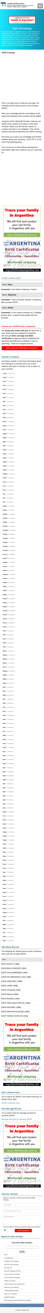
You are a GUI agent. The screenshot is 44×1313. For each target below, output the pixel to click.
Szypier (5, 912)
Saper (4, 429)
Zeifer (4, 928)
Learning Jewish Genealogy (11, 1261)
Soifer (4, 735)
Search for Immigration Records (12, 1271)
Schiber (5, 570)
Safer (4, 393)
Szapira (5, 832)
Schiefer (5, 582)
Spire (4, 791)
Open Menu (40, 5)
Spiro (4, 796)
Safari (4, 389)
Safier (4, 397)
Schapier (5, 526)
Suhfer (4, 812)
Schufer (5, 614)
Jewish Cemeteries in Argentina (12, 1277)
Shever (4, 667)
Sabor (4, 381)
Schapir (5, 534)
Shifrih (5, 675)
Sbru (4, 502)
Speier (4, 763)
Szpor (4, 888)
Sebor (4, 639)
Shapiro (5, 659)
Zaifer (4, 916)
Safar (4, 385)
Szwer (4, 896)
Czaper (5, 373)
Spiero (4, 779)
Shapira (5, 655)
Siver (4, 707)
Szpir (4, 872)
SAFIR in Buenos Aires (11, 1103)
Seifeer (4, 643)
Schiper (5, 594)
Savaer (4, 482)
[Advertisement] (22, 77)
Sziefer (4, 848)
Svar (4, 816)
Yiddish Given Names (9, 1281)
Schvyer (5, 618)
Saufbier (5, 474)
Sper (4, 767)
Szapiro (5, 840)
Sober (4, 719)
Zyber (4, 940)
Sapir (4, 445)
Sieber (4, 695)
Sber (4, 498)
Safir (4, 401)
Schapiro (5, 546)
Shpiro (4, 683)
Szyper (4, 908)
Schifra (5, 590)
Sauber (5, 470)
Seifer (4, 647)
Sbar (4, 494)
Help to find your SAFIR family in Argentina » (22, 348)
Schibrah (5, 574)
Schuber (5, 610)
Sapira (4, 449)
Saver (4, 486)
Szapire (5, 836)
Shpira (4, 679)
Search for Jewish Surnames (11, 1264)
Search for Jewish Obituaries (11, 1287)
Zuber (4, 936)
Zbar (4, 920)
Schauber (5, 550)
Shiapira (5, 671)
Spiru (4, 800)
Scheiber (5, 562)
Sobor (4, 723)
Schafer (5, 506)
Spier (4, 771)
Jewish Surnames (8, 1258)
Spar (4, 751)
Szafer (4, 820)
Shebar (5, 663)
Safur (4, 409)
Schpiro (5, 606)
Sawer (4, 490)
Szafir (4, 824)
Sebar (4, 631)
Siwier (4, 715)
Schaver (5, 554)
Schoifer (5, 598)
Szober (4, 860)
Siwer (4, 711)
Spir (4, 783)
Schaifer (5, 522)
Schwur (5, 627)
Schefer (5, 558)
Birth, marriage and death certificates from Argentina (17, 1300)
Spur (4, 808)
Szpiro (4, 884)
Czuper (5, 377)
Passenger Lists (8, 1267)
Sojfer (4, 739)
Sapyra (5, 466)
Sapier (4, 441)
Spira (4, 787)
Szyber (4, 900)
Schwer (5, 623)
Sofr (4, 731)
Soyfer (4, 747)
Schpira (5, 602)
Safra (4, 405)
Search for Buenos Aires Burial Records (14, 1284)
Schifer (5, 586)
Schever (5, 566)
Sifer (4, 699)
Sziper (4, 856)
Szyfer (4, 904)
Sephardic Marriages (9, 1297)
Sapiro (4, 458)
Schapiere (5, 530)
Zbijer (4, 924)
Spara (4, 755)
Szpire (4, 880)
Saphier (5, 433)
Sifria (4, 703)
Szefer (4, 844)
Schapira (5, 538)
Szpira (4, 876)
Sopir (4, 743)
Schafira (5, 514)
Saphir (4, 437)
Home (5, 1254)
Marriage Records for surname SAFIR (17, 1119)
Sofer (4, 727)
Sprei (4, 804)
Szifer (4, 852)
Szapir (4, 828)
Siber (4, 691)
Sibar (4, 687)
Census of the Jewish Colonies (12, 1274)
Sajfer (4, 417)
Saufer (4, 478)
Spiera (4, 775)
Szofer (4, 864)
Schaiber (5, 518)
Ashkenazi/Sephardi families (11, 1290)
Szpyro (5, 892)
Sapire (4, 454)
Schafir (5, 510)
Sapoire (5, 462)
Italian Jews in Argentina (10, 1294)
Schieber (5, 578)
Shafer (4, 651)
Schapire (5, 542)
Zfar (4, 932)
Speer (4, 759)
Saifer (4, 413)
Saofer (4, 421)
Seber (4, 635)
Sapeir (4, 425)
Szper (4, 868)
